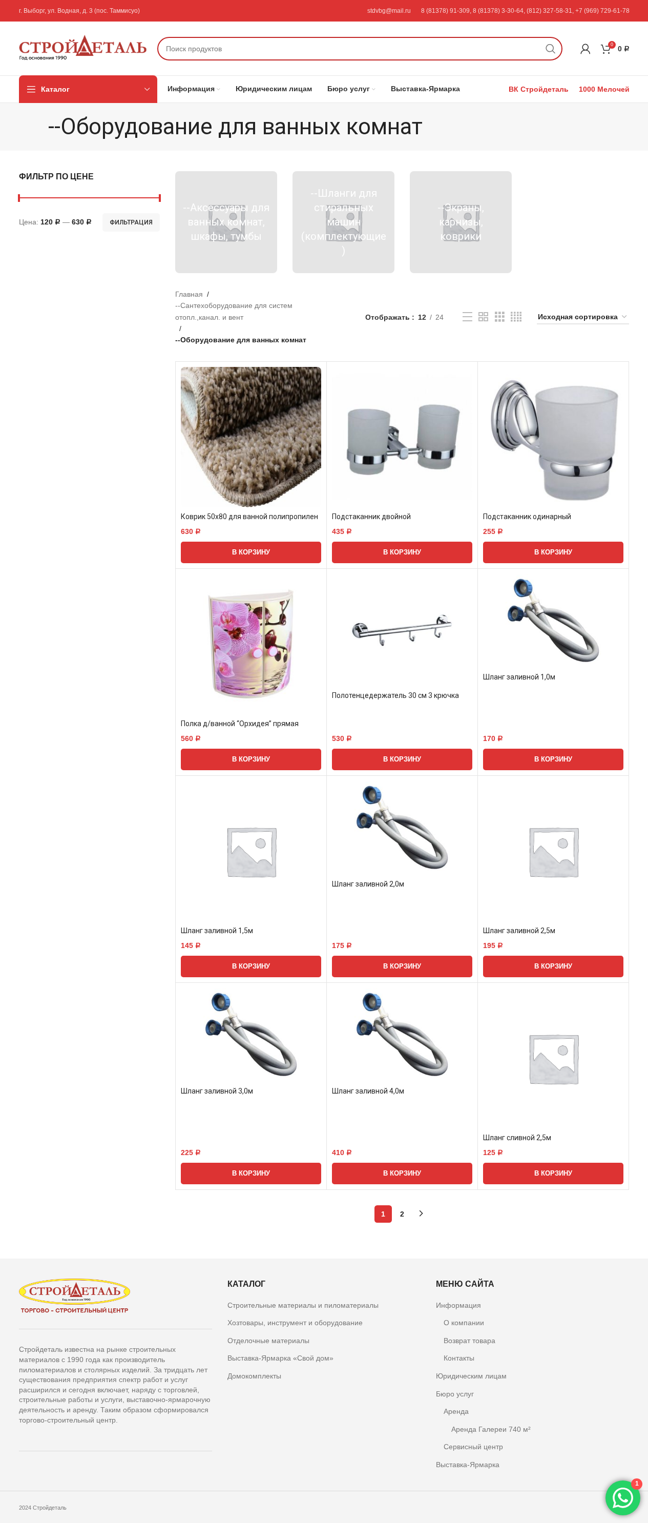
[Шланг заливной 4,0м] (402, 1035)
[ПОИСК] (550, 48)
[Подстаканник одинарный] (553, 437)
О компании (464, 1323)
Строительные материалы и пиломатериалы (303, 1305)
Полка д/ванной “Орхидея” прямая (240, 723)
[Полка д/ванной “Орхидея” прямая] (251, 644)
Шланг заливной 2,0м (368, 884)
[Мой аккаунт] (585, 48)
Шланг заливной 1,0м (519, 677)
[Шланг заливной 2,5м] (553, 851)
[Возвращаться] (35, 126)
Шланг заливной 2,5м (519, 931)
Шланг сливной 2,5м (517, 1138)
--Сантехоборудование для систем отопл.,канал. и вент (233, 311)
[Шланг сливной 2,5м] (553, 1058)
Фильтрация (131, 222)
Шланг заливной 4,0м (368, 1091)
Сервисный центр (473, 1447)
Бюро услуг (455, 1394)
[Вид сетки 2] (483, 317)
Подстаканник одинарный (527, 516)
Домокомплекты (254, 1376)
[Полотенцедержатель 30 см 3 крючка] (402, 630)
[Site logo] (83, 48)
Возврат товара (469, 1340)
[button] (251, 552)
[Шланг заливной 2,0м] (402, 828)
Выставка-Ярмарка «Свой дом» (280, 1358)
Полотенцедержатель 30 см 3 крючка (395, 695)
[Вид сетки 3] (500, 317)
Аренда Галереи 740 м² (491, 1429)
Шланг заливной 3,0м (217, 1091)
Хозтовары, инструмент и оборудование (295, 1323)
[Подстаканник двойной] (402, 437)
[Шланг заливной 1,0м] (553, 621)
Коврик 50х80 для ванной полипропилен (249, 516)
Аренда (456, 1411)
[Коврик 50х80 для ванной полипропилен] (251, 437)
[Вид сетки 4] (516, 317)
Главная (189, 294)
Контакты (459, 1358)
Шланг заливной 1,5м (217, 931)
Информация (458, 1305)
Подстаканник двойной (371, 516)
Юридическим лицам (471, 1376)
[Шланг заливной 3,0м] (251, 1035)
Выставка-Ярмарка (467, 1464)
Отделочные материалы (268, 1340)
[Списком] (467, 317)
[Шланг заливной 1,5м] (251, 851)
